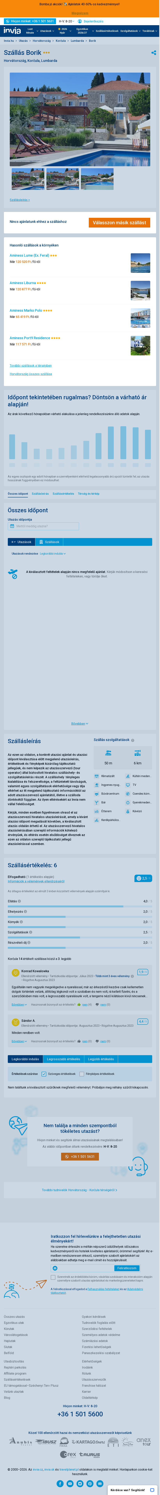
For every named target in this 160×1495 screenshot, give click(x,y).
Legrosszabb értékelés (63, 1059)
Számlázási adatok (95, 1341)
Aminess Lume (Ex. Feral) (30, 255)
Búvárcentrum (110, 793)
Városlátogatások (16, 1335)
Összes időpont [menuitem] (18, 493)
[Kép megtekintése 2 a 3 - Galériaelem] (62, 179)
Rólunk (86, 1373)
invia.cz (38, 1469)
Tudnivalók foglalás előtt (98, 1323)
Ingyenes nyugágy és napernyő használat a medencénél (111, 784)
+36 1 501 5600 (80, 1414)
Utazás (23, 40)
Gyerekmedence (142, 802)
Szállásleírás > (20, 200)
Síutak (8, 1347)
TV (134, 784)
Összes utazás (14, 1317)
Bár (103, 802)
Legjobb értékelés (101, 1059)
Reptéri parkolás (15, 1367)
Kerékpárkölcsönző (111, 820)
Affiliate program (15, 1373)
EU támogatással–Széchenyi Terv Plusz (31, 1385)
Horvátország (42, 40)
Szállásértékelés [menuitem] (63, 493)
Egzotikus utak (14, 1323)
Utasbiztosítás (14, 1361)
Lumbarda (77, 40)
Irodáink (87, 1367)
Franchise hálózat (94, 1385)
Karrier (86, 1392)
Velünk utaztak (14, 1392)
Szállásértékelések (107, 30)
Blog (7, 1398)
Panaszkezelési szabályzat (101, 1353)
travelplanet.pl (69, 1469)
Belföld (9, 1353)
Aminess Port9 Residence (30, 338)
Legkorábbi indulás (25, 1059)
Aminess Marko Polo (26, 310)
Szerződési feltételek (97, 1329)
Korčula (61, 40)
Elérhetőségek (92, 1361)
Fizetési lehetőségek (96, 1347)
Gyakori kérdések (94, 1317)
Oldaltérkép (90, 1398)
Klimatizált (108, 776)
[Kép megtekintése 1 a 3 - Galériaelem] (28, 179)
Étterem (106, 811)
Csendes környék (142, 793)
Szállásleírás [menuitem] (40, 493)
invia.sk (49, 1469)
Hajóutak (10, 1341)
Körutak (9, 1329)
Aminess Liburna (23, 283)
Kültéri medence (142, 776)
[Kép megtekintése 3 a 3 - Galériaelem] (97, 179)
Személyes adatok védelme (101, 1335)
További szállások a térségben (31, 365)
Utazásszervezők (94, 1379)
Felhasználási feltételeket (103, 1289)
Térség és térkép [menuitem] (88, 493)
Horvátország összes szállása (31, 374)
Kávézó (137, 811)
